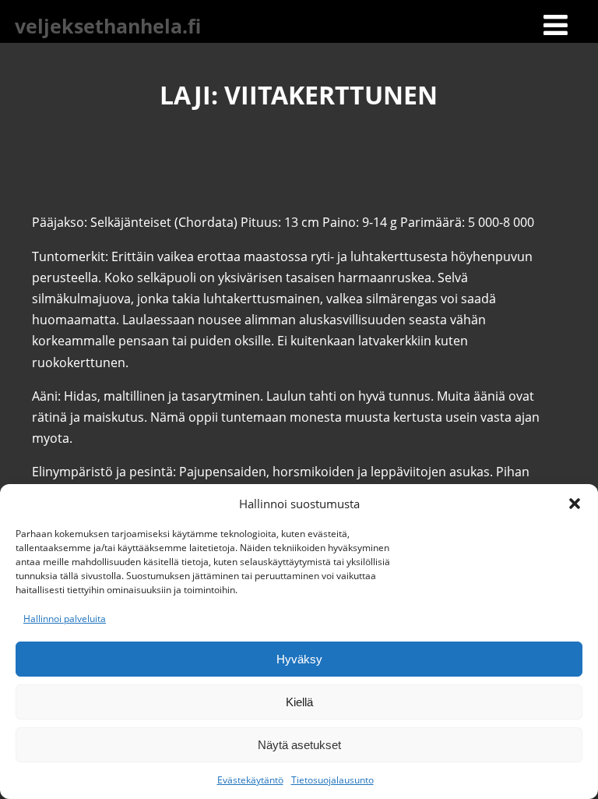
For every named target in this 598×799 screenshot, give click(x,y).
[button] (574, 503)
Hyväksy (299, 659)
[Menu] (555, 24)
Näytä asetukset (299, 744)
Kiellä (299, 702)
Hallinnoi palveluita (64, 618)
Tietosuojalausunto (332, 780)
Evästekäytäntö (250, 780)
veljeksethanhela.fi (108, 25)
